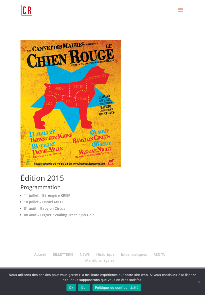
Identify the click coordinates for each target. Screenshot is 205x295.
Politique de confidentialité (116, 288)
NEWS (85, 254)
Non (84, 288)
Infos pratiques (134, 254)
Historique (105, 254)
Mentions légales (99, 260)
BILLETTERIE (63, 254)
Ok (71, 288)
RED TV (160, 254)
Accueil (40, 254)
